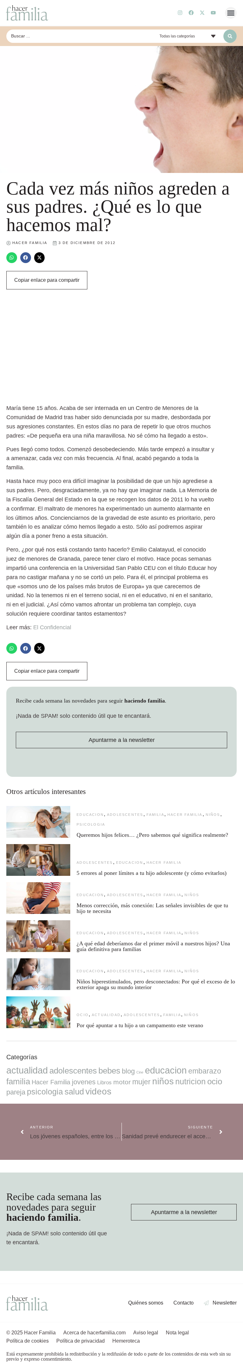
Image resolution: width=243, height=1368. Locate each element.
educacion (90, 814)
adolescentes (125, 814)
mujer (141, 1082)
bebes (109, 1070)
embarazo (204, 1071)
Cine (139, 1072)
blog (128, 1071)
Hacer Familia (184, 814)
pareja (15, 1092)
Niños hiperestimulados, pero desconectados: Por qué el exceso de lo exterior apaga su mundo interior (156, 984)
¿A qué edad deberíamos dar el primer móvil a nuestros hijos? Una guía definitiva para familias (153, 946)
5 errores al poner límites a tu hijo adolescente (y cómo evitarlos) (152, 873)
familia (155, 814)
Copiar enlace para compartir (46, 280)
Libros (104, 1082)
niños (213, 814)
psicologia (91, 824)
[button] (231, 13)
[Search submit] (230, 36)
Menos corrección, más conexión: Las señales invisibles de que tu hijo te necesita (152, 908)
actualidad (106, 1015)
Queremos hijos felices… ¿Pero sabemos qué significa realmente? (152, 835)
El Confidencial (52, 627)
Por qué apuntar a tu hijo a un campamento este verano (140, 1025)
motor (122, 1082)
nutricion (190, 1081)
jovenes (84, 1082)
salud (74, 1091)
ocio (83, 1015)
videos (98, 1091)
